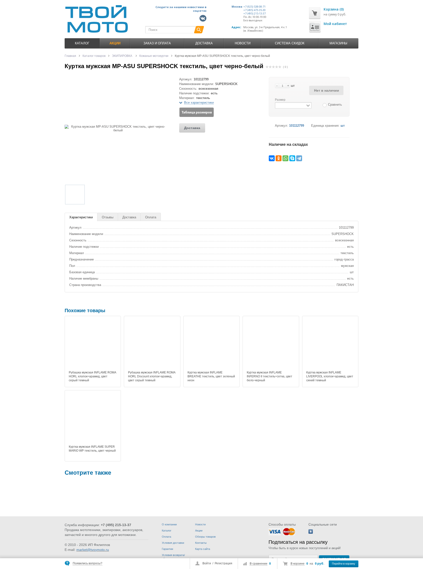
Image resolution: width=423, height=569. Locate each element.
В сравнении (258, 563)
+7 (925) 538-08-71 (254, 6)
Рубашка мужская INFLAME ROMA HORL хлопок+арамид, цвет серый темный (92, 376)
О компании (169, 524)
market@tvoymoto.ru (92, 550)
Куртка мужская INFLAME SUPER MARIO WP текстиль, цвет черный (92, 448)
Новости (242, 43)
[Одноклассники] (279, 158)
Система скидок (290, 43)
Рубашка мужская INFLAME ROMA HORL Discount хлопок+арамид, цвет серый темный (151, 376)
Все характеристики (199, 102)
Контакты (201, 542)
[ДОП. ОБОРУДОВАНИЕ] (147, 498)
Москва (237, 6)
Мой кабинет (335, 23)
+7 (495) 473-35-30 (254, 10)
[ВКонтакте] (272, 158)
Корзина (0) (334, 9)
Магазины (338, 43)
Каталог (82, 43)
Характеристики (81, 217)
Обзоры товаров (205, 536)
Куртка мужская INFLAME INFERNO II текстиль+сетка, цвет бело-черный (269, 376)
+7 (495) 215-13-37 (254, 13)
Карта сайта (202, 548)
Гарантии (167, 548)
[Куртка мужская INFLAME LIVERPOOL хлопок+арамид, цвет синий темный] (330, 344)
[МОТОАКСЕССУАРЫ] (214, 498)
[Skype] (292, 158)
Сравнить (335, 104)
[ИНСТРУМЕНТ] (79, 498)
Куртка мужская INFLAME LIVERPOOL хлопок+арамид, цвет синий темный (329, 376)
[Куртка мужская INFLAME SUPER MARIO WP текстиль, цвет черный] (93, 418)
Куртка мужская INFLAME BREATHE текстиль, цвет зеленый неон (211, 376)
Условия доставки (173, 542)
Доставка (204, 43)
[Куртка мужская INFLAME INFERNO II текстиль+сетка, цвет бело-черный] (271, 344)
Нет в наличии (326, 90)
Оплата (150, 217)
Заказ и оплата (157, 43)
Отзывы (107, 217)
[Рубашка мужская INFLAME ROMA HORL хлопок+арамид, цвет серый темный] (93, 344)
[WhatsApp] (285, 158)
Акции (198, 530)
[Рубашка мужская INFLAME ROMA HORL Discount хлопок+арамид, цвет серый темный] (152, 344)
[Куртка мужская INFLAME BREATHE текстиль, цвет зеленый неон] (211, 344)
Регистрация (223, 563)
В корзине (298, 563)
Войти (206, 563)
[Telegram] (299, 158)
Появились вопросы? (87, 563)
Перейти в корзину (343, 563)
